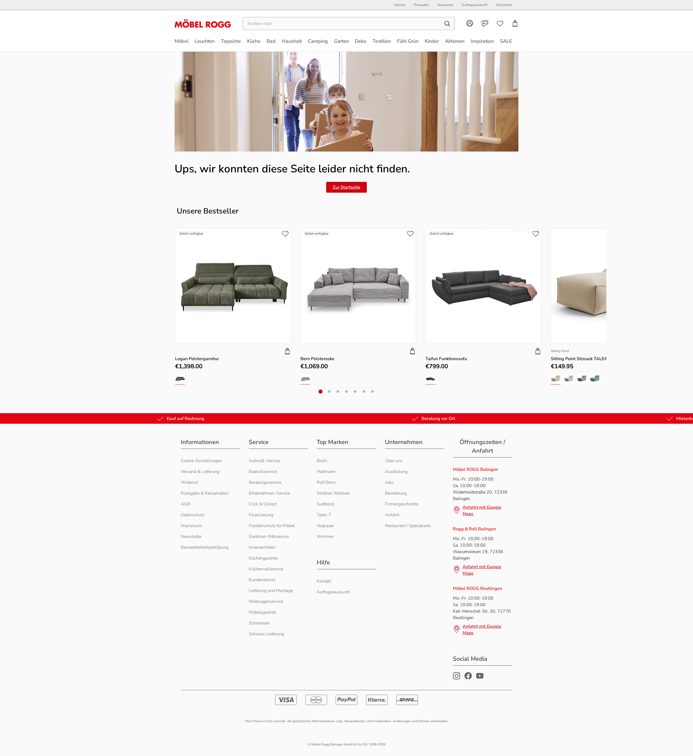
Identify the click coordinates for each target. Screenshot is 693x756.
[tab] (321, 392)
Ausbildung (396, 472)
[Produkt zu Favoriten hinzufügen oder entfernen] (285, 234)
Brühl (322, 461)
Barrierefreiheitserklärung (204, 547)
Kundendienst (262, 580)
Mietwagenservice (266, 601)
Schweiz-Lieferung (266, 634)
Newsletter (191, 537)
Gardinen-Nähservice (269, 537)
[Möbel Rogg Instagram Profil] (456, 678)
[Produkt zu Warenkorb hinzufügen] (287, 351)
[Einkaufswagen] (515, 23)
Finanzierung (261, 515)
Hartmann (326, 472)
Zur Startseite (346, 187)
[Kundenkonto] (469, 23)
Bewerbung (396, 493)
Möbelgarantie (262, 612)
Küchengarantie (263, 558)
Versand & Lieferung (200, 472)
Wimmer (325, 537)
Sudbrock (326, 504)
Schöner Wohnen (333, 493)
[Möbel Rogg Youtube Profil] (479, 678)
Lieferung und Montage (271, 591)
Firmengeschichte (401, 504)
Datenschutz (192, 515)
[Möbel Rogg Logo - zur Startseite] (203, 23)
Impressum (191, 526)
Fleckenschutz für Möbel (272, 526)
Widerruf (189, 482)
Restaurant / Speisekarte (408, 526)
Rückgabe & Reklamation (205, 493)
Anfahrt (392, 515)
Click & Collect (263, 504)
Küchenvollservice (266, 569)
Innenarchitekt (262, 547)
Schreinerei (259, 623)
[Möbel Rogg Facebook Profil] (468, 678)
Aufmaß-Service (264, 461)
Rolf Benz (326, 482)
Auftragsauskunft (333, 592)
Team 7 (324, 515)
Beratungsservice (265, 482)
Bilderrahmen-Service (269, 493)
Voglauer (325, 526)
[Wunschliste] (500, 23)
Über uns (393, 461)
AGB (185, 504)
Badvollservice (263, 472)
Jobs (389, 482)
